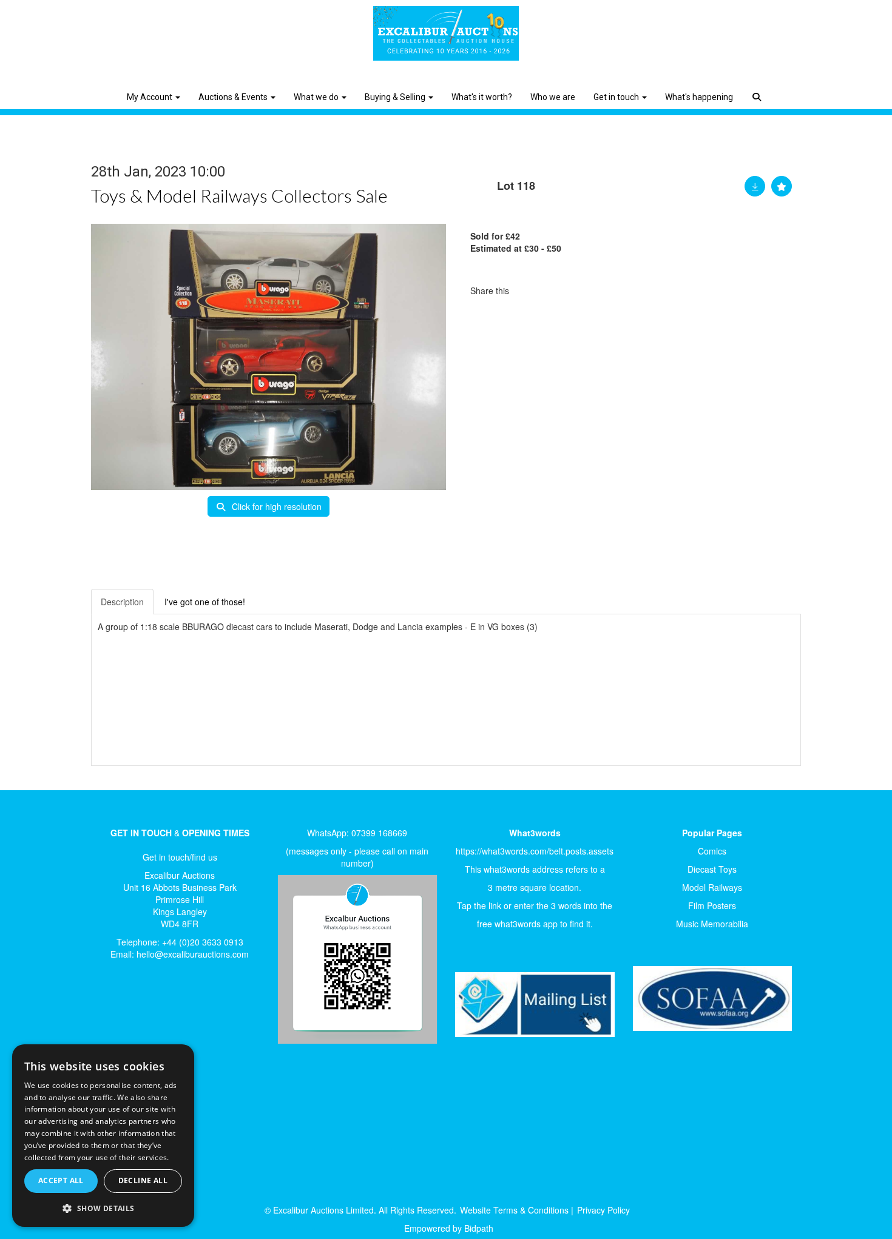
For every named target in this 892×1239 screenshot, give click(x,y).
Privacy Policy (603, 1210)
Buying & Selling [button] (396, 97)
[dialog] (103, 1135)
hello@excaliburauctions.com (193, 954)
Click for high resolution (275, 506)
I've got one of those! (204, 602)
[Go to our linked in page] (137, 1010)
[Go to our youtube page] (162, 1010)
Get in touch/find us (180, 857)
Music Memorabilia (712, 924)
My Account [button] (150, 97)
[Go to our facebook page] (111, 1010)
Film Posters (712, 905)
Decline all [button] (142, 1180)
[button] (758, 88)
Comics (712, 851)
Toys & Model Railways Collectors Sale (239, 195)
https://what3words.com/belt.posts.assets (534, 851)
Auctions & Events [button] (233, 97)
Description (122, 602)
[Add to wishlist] (781, 186)
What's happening (699, 97)
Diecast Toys (712, 869)
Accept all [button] (61, 1180)
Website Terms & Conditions (514, 1210)
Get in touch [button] (617, 97)
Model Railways (712, 887)
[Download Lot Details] (755, 186)
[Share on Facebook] (529, 290)
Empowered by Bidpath (448, 1228)
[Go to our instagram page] (579, 290)
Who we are (552, 97)
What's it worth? (481, 97)
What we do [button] (317, 97)
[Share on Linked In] (554, 290)
